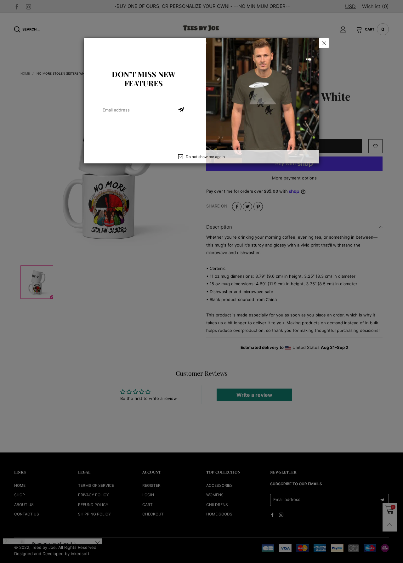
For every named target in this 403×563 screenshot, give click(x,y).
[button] (181, 110)
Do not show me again (205, 156)
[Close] (324, 43)
